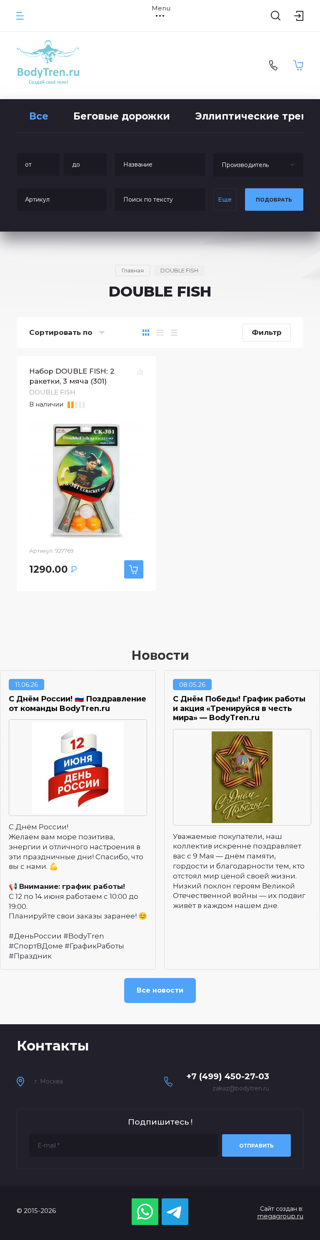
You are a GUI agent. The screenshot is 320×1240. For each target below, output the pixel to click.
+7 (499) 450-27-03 (227, 1076)
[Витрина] (146, 332)
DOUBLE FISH (52, 392)
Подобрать (274, 200)
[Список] (160, 332)
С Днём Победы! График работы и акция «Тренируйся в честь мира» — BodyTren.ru (239, 708)
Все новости (160, 990)
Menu (160, 8)
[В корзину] (133, 569)
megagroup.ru (280, 1216)
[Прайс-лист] (174, 332)
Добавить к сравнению (140, 371)
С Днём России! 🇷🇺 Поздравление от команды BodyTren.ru (77, 703)
